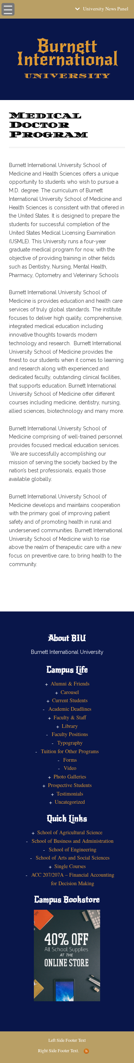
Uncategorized (70, 801)
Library (70, 725)
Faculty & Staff (70, 717)
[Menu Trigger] (8, 9)
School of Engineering (72, 849)
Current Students (69, 700)
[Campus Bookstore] (67, 954)
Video (70, 767)
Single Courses (70, 866)
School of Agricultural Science (69, 832)
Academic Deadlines (69, 708)
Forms (70, 759)
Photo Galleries (70, 776)
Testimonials (70, 793)
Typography (70, 742)
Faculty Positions (70, 734)
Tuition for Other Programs (70, 751)
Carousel (70, 692)
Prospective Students (70, 785)
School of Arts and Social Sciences (72, 857)
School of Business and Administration (73, 840)
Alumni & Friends (70, 683)
